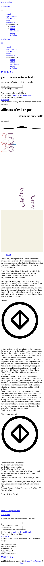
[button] (2, 43)
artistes (12, 60)
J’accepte (18, 95)
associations (14, 64)
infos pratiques (11, 51)
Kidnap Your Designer (33, 561)
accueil (8, 47)
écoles (12, 62)
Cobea (22, 563)
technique (13, 68)
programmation (11, 49)
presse (12, 66)
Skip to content (6, 2)
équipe (8, 53)
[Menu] (2, 10)
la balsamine (5, 6)
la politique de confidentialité (21, 95)
